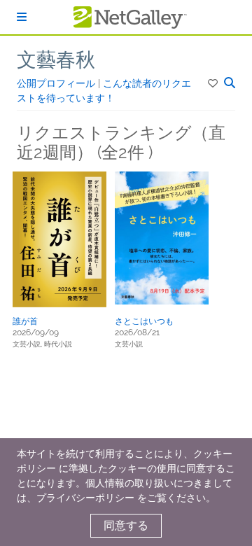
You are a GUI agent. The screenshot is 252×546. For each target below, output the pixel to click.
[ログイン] (21, 17)
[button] (214, 83)
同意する (126, 525)
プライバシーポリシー (85, 497)
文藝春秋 (56, 59)
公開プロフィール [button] (57, 83)
